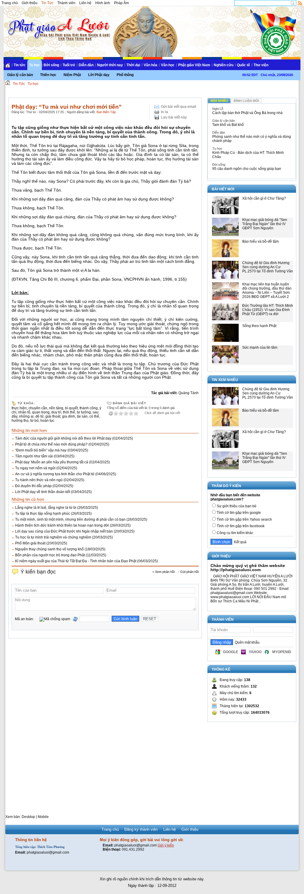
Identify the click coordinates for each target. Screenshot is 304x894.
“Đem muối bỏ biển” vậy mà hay (40, 450)
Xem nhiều (219, 100)
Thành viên (66, 3)
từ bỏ (34, 420)
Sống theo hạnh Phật (259, 326)
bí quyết (71, 408)
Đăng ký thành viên (141, 829)
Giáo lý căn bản (20, 75)
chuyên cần (37, 408)
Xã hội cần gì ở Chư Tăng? (264, 198)
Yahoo (255, 652)
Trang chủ (9, 3)
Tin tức (20, 65)
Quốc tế (243, 65)
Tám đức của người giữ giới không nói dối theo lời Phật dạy (63, 438)
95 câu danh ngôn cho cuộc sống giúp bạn (246, 169)
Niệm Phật (72, 75)
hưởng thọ (20, 420)
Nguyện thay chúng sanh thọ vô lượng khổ (49, 549)
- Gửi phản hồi (188, 572)
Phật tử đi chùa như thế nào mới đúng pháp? (51, 444)
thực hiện (19, 408)
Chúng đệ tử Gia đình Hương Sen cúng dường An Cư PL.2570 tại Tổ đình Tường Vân (267, 267)
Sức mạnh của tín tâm (259, 347)
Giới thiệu (29, 3)
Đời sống (51, 65)
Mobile (43, 817)
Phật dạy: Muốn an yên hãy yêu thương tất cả (51, 462)
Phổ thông (125, 75)
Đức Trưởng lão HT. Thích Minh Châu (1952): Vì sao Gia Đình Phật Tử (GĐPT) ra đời (267, 310)
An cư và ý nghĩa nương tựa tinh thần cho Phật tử (54, 474)
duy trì (56, 412)
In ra (164, 112)
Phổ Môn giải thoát (30, 543)
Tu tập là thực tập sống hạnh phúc (42, 513)
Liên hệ (85, 3)
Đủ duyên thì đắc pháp (33, 486)
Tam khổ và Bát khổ (228, 125)
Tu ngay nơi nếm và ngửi (35, 468)
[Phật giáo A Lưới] (58, 23)
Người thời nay (110, 65)
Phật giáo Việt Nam (194, 65)
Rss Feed (300, 3)
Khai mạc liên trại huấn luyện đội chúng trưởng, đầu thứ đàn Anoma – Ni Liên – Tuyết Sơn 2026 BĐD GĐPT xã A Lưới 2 (267, 290)
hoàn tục (47, 420)
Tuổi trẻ (69, 65)
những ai (26, 416)
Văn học (168, 65)
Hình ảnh (102, 3)
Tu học (34, 65)
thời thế (69, 412)
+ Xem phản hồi (163, 572)
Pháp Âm (121, 3)
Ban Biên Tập (106, 112)
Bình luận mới (246, 100)
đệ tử (39, 416)
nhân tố (24, 412)
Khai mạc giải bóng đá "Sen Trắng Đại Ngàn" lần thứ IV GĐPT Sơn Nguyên (264, 224)
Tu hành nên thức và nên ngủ (39, 480)
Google (230, 652)
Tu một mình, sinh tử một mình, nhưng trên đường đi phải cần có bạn (70, 519)
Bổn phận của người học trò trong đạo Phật (50, 555)
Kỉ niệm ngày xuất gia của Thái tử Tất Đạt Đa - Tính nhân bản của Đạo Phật (75, 561)
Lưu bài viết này (174, 117)
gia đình (68, 416)
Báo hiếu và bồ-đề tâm (260, 241)
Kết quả (239, 542)
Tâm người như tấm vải (34, 456)
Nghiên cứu (223, 65)
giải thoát (52, 416)
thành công (89, 408)
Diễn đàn (86, 65)
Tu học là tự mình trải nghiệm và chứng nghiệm (53, 537)
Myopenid (281, 652)
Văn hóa (150, 65)
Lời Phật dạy (99, 75)
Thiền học (48, 75)
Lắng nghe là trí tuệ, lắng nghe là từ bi (45, 508)
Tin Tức (47, 3)
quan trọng (41, 412)
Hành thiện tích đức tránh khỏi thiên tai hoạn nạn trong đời (62, 525)
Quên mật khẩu (246, 642)
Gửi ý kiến (166, 845)
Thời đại (133, 65)
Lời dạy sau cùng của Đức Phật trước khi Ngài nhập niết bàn (64, 531)
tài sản (82, 416)
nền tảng (56, 408)
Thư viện (261, 65)
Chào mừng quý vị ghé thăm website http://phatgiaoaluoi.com (247, 567)
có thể (94, 416)
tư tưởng (84, 412)
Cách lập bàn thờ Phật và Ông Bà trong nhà (247, 113)
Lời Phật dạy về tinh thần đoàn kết (42, 492)
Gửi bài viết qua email (178, 107)
